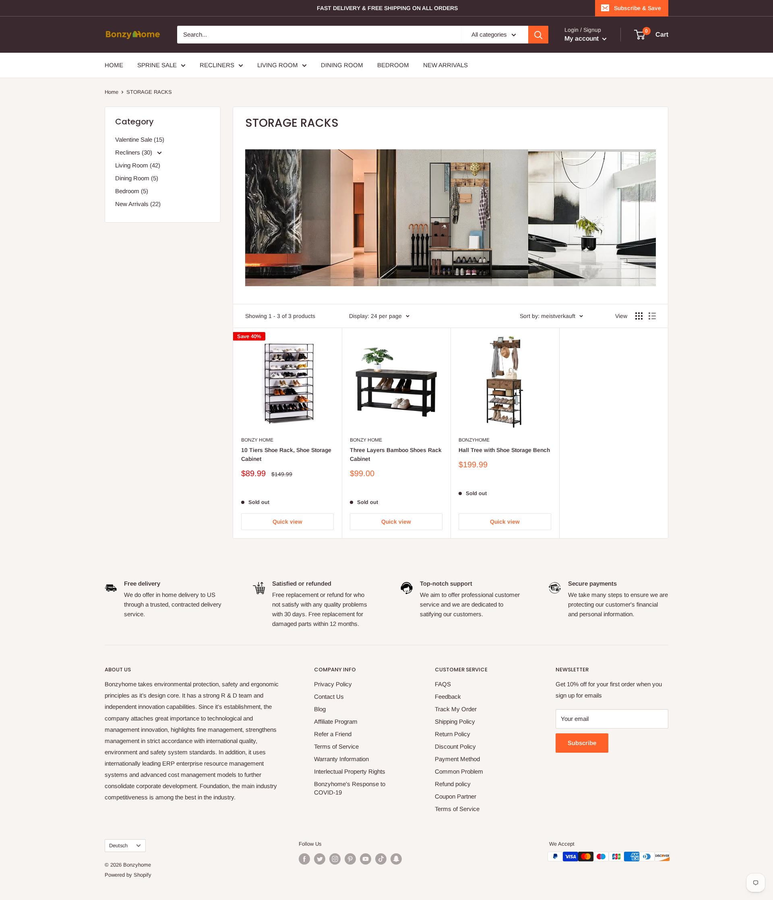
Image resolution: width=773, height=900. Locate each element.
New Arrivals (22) (138, 203)
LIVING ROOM (277, 65)
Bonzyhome (474, 440)
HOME (114, 65)
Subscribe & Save (637, 8)
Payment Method (457, 759)
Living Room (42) (137, 165)
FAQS (443, 684)
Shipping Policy (455, 721)
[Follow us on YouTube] (365, 859)
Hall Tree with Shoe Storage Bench (504, 450)
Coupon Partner (455, 796)
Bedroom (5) (131, 191)
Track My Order (456, 709)
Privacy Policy (333, 684)
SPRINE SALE (157, 65)
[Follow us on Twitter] (319, 859)
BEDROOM (393, 65)
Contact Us (329, 696)
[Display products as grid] (639, 316)
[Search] (538, 34)
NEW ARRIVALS (445, 65)
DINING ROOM (342, 65)
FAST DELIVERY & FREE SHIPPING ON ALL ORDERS (387, 8)
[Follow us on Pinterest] (350, 859)
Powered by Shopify (128, 875)
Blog (320, 709)
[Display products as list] (652, 316)
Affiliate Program (336, 721)
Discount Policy (455, 746)
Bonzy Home (257, 440)
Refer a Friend (332, 734)
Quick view (287, 521)
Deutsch (118, 845)
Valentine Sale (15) (139, 139)
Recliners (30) (134, 152)
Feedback (448, 696)
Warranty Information (341, 759)
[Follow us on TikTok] (380, 859)
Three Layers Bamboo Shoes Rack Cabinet (396, 454)
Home (111, 92)
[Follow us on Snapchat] (396, 859)
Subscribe (582, 742)
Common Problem (459, 771)
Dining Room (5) (136, 178)
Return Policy (452, 734)
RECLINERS (217, 65)
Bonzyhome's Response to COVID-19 (349, 788)
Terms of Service (336, 746)
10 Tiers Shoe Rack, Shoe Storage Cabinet (286, 454)
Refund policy (453, 783)
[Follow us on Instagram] (335, 859)
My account (582, 38)
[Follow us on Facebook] (304, 859)
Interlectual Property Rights (349, 771)
